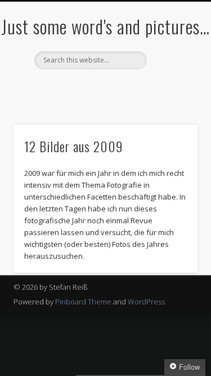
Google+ (127, 88)
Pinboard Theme (83, 302)
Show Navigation (170, 101)
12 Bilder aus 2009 (73, 146)
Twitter (81, 88)
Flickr (104, 88)
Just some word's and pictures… (105, 26)
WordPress (146, 302)
